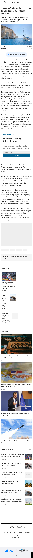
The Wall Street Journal (16, 538)
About (5, 543)
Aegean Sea (5, 250)
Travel (7, 535)
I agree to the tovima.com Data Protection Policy (16, 159)
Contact (9, 543)
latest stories (10, 258)
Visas (24, 250)
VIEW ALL (30, 331)
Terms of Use (15, 543)
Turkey (19, 250)
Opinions (19, 535)
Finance (21, 532)
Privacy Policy (22, 543)
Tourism (3, 46)
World (10, 532)
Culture (27, 532)
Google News (18, 256)
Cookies (27, 543)
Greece (12, 250)
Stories (25, 535)
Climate (12, 535)
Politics (5, 532)
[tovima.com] (16, 2)
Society (16, 532)
